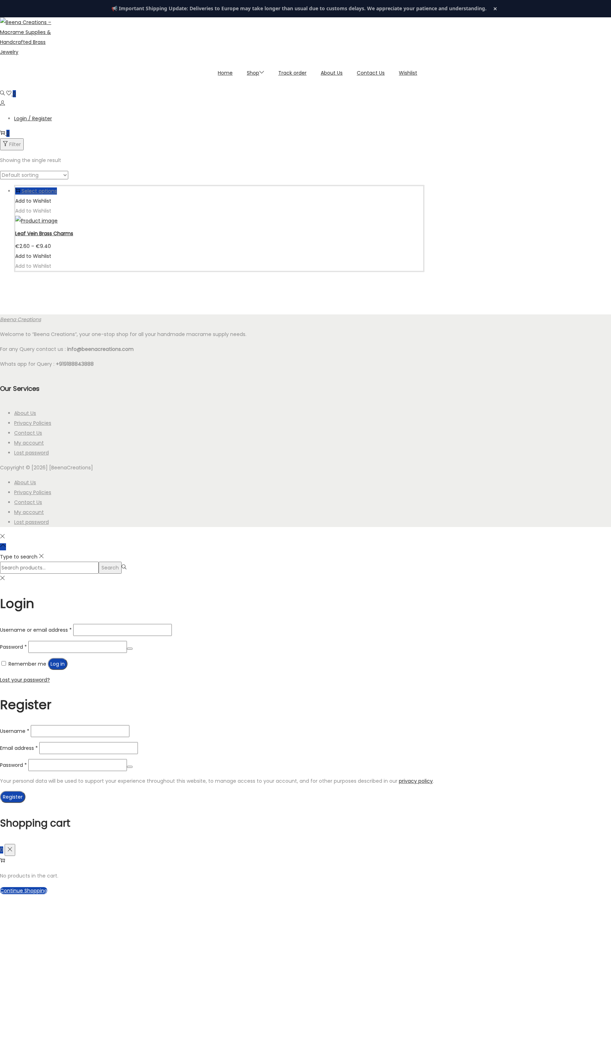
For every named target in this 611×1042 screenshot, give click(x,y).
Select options (39, 191)
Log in (58, 663)
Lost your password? (25, 679)
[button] (33, 200)
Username (14, 731)
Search (110, 567)
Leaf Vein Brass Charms (44, 233)
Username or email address (36, 629)
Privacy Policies (32, 423)
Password (13, 646)
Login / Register (33, 118)
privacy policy (416, 781)
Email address (19, 748)
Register (13, 796)
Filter (15, 144)
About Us (25, 413)
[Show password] (130, 649)
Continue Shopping (23, 890)
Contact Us (28, 432)
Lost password (31, 452)
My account (29, 442)
